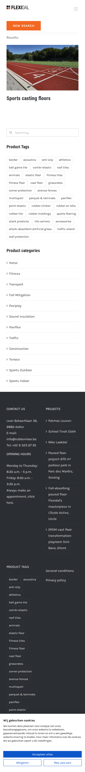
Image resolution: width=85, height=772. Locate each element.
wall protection (19, 236)
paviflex (66, 198)
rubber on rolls (66, 205)
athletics (65, 159)
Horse (13, 263)
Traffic (14, 338)
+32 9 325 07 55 (24, 445)
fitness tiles (55, 175)
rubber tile (16, 213)
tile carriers (42, 221)
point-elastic (17, 205)
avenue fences (47, 190)
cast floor (37, 182)
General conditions (60, 571)
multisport (16, 198)
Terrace (14, 359)
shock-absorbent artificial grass (30, 229)
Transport (16, 284)
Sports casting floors (29, 98)
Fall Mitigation (20, 295)
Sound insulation (22, 316)
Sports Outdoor (20, 370)
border (13, 159)
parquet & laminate (42, 198)
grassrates (55, 182)
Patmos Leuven (59, 421)
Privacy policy (56, 580)
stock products (19, 221)
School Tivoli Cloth (62, 431)
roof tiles (63, 167)
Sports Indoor (19, 381)
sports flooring (66, 213)
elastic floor (33, 175)
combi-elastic (42, 167)
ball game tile (18, 167)
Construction (19, 349)
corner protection (20, 190)
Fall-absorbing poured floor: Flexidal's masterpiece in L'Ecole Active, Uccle (59, 503)
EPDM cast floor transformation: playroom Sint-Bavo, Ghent (60, 539)
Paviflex (15, 327)
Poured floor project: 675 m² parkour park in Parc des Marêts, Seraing (60, 465)
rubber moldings (40, 213)
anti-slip (47, 159)
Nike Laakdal (57, 442)
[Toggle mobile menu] (76, 9)
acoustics (29, 159)
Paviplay (15, 306)
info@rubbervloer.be (22, 439)
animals (14, 175)
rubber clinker (41, 205)
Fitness (14, 274)
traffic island (66, 229)
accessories (63, 221)
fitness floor (17, 182)
